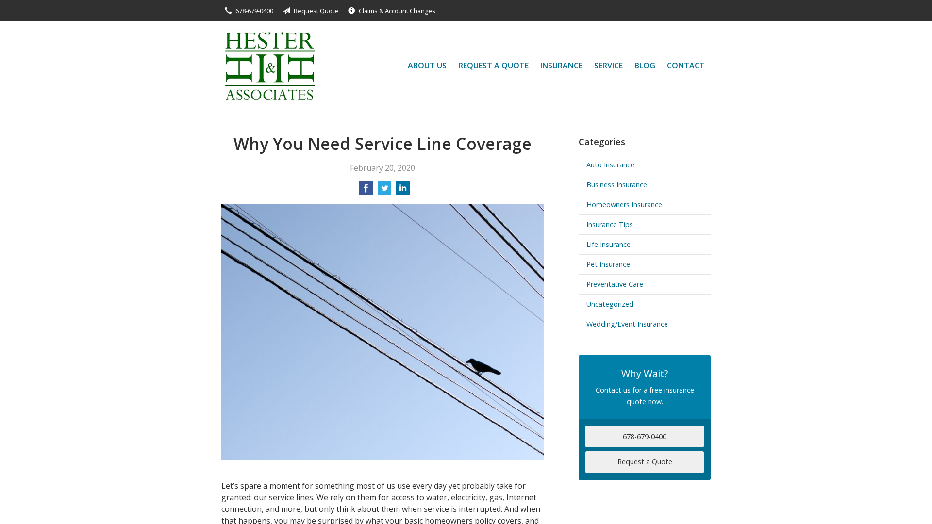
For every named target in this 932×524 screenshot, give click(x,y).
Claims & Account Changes (397, 10)
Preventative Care (614, 284)
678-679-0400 (254, 10)
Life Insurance (608, 244)
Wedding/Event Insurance (627, 323)
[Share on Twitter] (384, 191)
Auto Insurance (610, 164)
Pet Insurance (608, 264)
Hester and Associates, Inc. (268, 65)
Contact (686, 65)
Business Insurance (616, 184)
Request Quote (316, 10)
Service (608, 65)
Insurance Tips (609, 224)
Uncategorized (609, 304)
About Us (427, 65)
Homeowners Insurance (624, 204)
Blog (644, 65)
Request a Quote (493, 65)
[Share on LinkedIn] (403, 191)
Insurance (561, 65)
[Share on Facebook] (366, 191)
